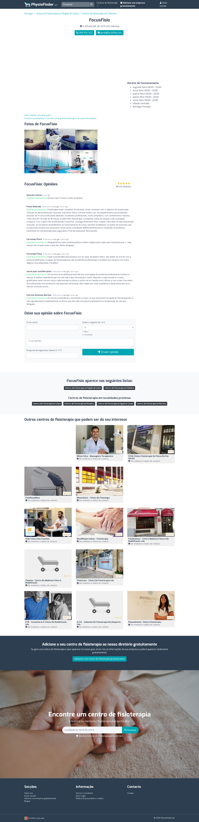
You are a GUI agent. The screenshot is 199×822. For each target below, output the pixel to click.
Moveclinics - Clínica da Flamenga (93, 498)
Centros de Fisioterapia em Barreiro (151, 404)
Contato (130, 793)
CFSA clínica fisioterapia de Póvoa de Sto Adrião (148, 457)
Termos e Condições (84, 793)
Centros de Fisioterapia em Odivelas (119, 388)
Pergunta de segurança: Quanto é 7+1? (44, 350)
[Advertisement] (138, 58)
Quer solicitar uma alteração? (37, 115)
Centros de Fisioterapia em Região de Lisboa (83, 388)
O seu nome (32, 322)
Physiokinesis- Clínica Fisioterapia (144, 622)
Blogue (27, 801)
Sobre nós (28, 793)
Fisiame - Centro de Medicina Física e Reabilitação (43, 581)
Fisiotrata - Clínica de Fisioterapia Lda (95, 580)
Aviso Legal (81, 796)
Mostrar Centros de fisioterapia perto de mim (100, 736)
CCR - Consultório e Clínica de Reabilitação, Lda (46, 623)
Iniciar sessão (163, 4)
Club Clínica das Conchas (37, 539)
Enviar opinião (109, 352)
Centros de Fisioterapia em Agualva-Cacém (115, 404)
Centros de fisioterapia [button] (107, 2)
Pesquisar (131, 730)
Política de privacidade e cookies (89, 798)
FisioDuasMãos (32, 498)
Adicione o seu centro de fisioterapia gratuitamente (99, 658)
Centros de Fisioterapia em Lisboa (47, 404)
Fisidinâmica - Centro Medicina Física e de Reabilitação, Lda (148, 540)
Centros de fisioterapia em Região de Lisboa (57, 13)
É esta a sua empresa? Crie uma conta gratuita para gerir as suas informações (60, 118)
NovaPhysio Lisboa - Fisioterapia (92, 539)
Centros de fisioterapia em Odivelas (99, 13)
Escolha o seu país (36, 818)
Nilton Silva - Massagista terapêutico (95, 456)
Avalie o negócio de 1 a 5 (93, 322)
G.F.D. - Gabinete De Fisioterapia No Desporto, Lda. (99, 623)
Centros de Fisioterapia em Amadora (79, 404)
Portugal (28, 13)
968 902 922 (85, 32)
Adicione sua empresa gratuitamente (132, 4)
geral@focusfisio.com (111, 32)
